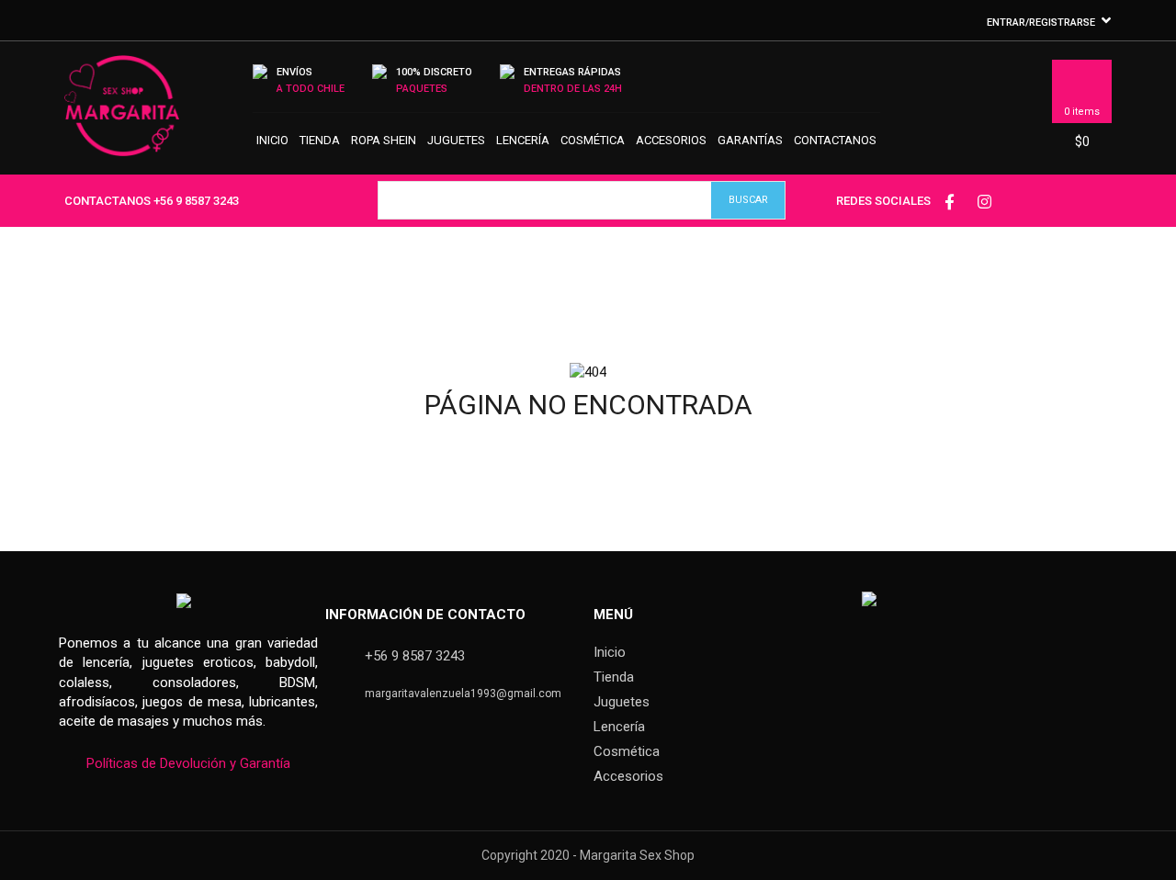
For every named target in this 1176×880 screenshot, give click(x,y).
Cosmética (592, 140)
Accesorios (671, 140)
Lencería (522, 140)
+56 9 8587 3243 (196, 201)
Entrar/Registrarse (1041, 22)
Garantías (750, 140)
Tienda (320, 140)
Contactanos (835, 140)
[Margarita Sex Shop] (121, 114)
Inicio (272, 140)
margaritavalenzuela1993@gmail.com (463, 693)
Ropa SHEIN (383, 140)
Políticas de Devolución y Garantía (188, 763)
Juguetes (456, 140)
